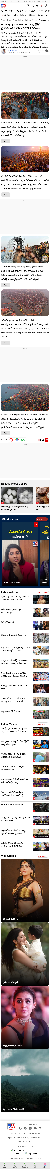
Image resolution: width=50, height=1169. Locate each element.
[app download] (27, 5)
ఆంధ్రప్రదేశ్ (32, 11)
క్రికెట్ (26, 11)
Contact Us (12, 1133)
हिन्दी (10, 1)
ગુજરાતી (32, 1)
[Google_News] (17, 440)
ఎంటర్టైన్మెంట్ (19, 11)
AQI (36, 6)
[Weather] (32, 5)
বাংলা (38, 1)
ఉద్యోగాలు (23, 15)
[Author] (3, 51)
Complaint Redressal (14, 1138)
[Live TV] (40, 5)
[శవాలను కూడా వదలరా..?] (20, 554)
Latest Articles (9, 592)
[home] (2, 11)
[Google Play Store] (18, 1152)
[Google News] (40, 1128)
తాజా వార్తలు (9, 11)
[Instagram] (30, 1128)
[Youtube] (11, 440)
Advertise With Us (34, 1133)
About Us (21, 1133)
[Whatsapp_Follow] (23, 440)
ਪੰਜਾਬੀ (44, 1)
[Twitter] (25, 1128)
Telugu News (6, 20)
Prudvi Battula (12, 50)
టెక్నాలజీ (40, 15)
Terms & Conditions (25, 1142)
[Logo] (3, 6)
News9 (3, 1)
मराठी (24, 1)
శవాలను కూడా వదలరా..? (13, 583)
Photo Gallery (17, 20)
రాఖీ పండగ (7, 15)
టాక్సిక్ (15, 15)
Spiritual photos (31, 20)
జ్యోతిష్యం (32, 15)
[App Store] (32, 1154)
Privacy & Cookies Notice (33, 1138)
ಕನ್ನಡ (17, 1)
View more (41, 519)
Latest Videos (9, 724)
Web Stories (8, 855)
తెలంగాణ (40, 11)
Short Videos (10, 519)
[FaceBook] (20, 1128)
